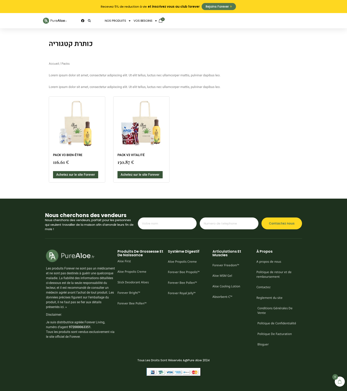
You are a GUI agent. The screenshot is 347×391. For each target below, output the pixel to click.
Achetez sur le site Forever (75, 175)
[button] (89, 20)
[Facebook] (83, 20)
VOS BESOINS (143, 20)
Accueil (54, 63)
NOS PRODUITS (115, 20)
